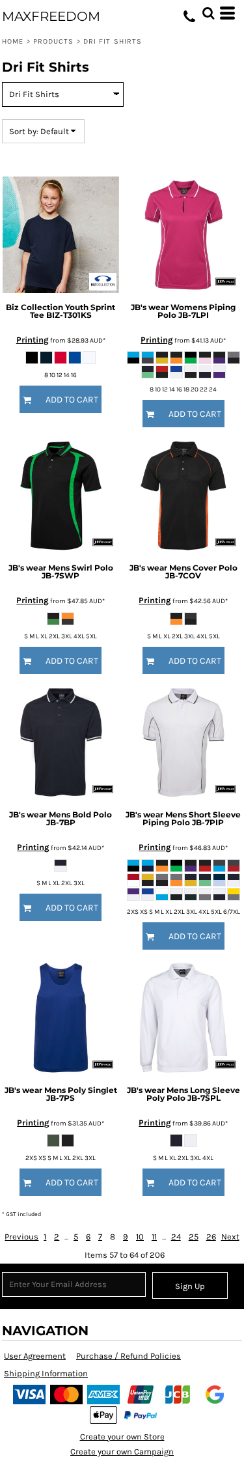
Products (53, 41)
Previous (21, 1236)
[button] (208, 13)
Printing (32, 340)
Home (12, 41)
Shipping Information (46, 1373)
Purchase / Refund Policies (128, 1356)
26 (211, 1236)
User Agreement (35, 1356)
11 (154, 1236)
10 (140, 1236)
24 (176, 1236)
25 (193, 1236)
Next (230, 1236)
